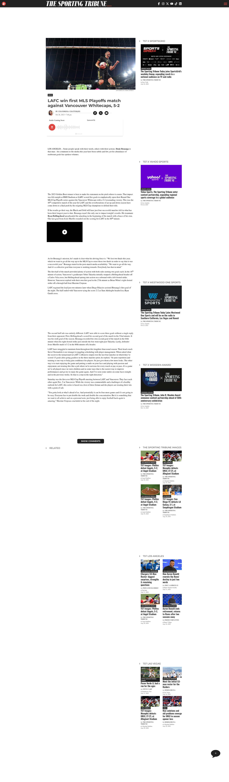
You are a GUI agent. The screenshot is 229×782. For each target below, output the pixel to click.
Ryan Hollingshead (56, 215)
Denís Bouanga (122, 148)
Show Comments (90, 441)
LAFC (80, 197)
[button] (225, 4)
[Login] (4, 3)
